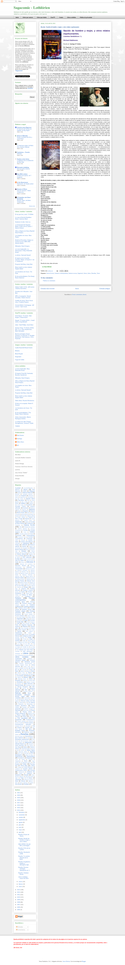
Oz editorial (32, 702)
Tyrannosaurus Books (21, 770)
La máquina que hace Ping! (25, 649)
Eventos (30, 591)
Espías (23, 591)
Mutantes (19, 683)
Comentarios (21, 929)
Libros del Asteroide (19, 655)
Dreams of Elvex (22, 189)
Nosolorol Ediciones (28, 691)
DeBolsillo (24, 544)
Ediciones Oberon (24, 573)
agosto (21, 822)
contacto (30, 88)
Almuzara (17, 494)
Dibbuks (31, 546)
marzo (21, 881)
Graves (33, 618)
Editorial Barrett (29, 576)
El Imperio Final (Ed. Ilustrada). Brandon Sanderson (24, 374)
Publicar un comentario (49, 280)
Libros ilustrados (29, 655)
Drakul (16, 555)
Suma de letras (29, 754)
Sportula (32, 751)
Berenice (24, 509)
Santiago (19, 438)
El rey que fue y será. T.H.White (24, 214)
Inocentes (26, 634)
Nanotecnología (19, 685)
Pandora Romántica (21, 705)
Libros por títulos (42, 17)
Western (23, 781)
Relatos (16, 734)
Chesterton (17, 525)
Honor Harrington (25, 628)
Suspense (29, 758)
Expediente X (19, 593)
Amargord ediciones (27, 494)
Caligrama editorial (31, 515)
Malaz (16, 671)
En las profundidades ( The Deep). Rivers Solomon (23, 413)
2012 (18, 892)
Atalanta (31, 503)
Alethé (25, 491)
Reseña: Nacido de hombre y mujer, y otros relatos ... (24, 840)
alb (18, 445)
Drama (22, 555)
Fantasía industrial (20, 604)
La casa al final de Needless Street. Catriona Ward (23, 218)
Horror (85, 273)
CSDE (16, 540)
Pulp (33, 726)
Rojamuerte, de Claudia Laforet (25, 184)
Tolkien (33, 765)
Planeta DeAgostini (20, 713)
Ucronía (32, 770)
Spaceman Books (22, 751)
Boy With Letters (22, 174)
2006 (18, 907)
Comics (61, 17)
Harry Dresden (25, 623)
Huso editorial (29, 631)
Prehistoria (30, 721)
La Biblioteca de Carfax (22, 642)
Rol (26, 737)
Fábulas (17, 594)
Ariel (28, 500)
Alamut (25, 489)
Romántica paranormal (22, 739)
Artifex (31, 501)
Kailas (24, 640)
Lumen (31, 669)
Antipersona (22, 497)
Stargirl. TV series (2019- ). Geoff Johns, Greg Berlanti (24, 321)
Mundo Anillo (32, 680)
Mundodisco (20, 682)
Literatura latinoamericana (25, 663)
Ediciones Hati (25, 571)
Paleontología (30, 704)
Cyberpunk (26, 543)
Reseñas (93, 273)
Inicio (17, 17)
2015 (18, 807)
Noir (26, 690)
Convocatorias (31, 535)
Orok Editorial (20, 702)
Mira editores (18, 677)
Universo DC (31, 772)
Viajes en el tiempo (26, 778)
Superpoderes (31, 756)
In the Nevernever (22, 182)
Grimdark (32, 620)
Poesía (31, 715)
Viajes (16, 778)
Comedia (25, 530)
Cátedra (27, 521)
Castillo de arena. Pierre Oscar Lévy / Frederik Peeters (24, 301)
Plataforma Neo (31, 713)
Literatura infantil (20, 660)
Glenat (27, 618)
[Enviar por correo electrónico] (60, 271)
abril (20, 832)
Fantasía (18, 598)
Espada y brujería (28, 590)
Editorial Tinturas (23, 582)
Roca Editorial (19, 737)
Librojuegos (17, 653)
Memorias (32, 674)
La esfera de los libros (24, 643)
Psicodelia (28, 726)
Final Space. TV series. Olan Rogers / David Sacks (23, 316)
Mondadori (18, 680)
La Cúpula (32, 642)
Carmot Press (28, 520)
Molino (31, 679)
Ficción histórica (19, 615)
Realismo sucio (28, 732)
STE (32, 753)
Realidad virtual (20, 730)
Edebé (16, 562)
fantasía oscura (73, 273)
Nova (29, 693)
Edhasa (22, 562)
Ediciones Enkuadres (22, 570)
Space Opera (31, 750)
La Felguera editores (28, 645)
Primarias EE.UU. (19, 726)
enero (20, 886)
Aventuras (25, 508)
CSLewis (23, 540)
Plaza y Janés (21, 715)
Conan (31, 534)
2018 (18, 800)
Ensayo (26, 587)
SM (17, 750)
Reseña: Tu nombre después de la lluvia (24, 857)
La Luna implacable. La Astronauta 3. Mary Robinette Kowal (23, 250)
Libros (89, 273)
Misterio (26, 677)
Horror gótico (32, 629)
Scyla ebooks (30, 745)
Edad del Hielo (29, 560)
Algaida (19, 492)
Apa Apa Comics (19, 498)
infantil (29, 632)
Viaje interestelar (29, 776)
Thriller (24, 764)
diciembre (22, 812)
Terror (98, 273)
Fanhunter (17, 596)
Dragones (31, 554)
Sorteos (22, 750)
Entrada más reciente (48, 288)
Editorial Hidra (30, 579)
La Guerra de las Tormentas (28, 648)
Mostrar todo (32, 206)
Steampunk (18, 755)
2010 (18, 897)
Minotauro (29, 675)
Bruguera (17, 515)
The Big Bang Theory (26, 762)
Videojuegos (18, 779)
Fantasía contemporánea (61, 273)
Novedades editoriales (22, 694)
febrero (21, 884)
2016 (18, 805)
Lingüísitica (29, 658)
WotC (16, 782)
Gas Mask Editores (21, 617)
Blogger (84, 961)
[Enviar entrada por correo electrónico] (57, 271)
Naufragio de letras (30, 685)
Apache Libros (30, 498)
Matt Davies (20, 435)
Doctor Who (32, 552)
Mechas (17, 674)
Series (25, 747)
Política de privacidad (86, 17)
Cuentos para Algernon (24, 127)
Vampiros (17, 775)
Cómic (25, 532)
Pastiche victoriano (28, 708)
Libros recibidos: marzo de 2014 (23, 877)
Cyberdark (17, 543)
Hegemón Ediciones (27, 625)
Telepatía (30, 759)
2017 (18, 802)
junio (20, 827)
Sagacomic (19, 70)
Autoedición (29, 505)
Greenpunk (19, 620)
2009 (18, 899)
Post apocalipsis (22, 718)
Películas (17, 710)
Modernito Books (22, 678)
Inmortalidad (18, 634)
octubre (21, 817)
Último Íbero (20, 442)
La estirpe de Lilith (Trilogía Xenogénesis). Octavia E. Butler (24, 422)
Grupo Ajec (20, 622)
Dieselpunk (25, 548)
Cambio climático (21, 517)
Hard (18, 623)
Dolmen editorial (21, 554)
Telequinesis (18, 761)
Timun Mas (23, 765)
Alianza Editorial (27, 492)
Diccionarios (18, 548)
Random (27, 727)
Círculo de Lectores (29, 527)
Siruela (33, 748)
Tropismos (17, 768)
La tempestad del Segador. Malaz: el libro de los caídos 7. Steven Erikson (24, 226)
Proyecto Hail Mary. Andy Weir (24, 264)
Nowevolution (27, 697)
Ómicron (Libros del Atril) (28, 701)
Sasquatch (30, 743)
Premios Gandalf (19, 722)
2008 (18, 902)
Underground (21, 771)
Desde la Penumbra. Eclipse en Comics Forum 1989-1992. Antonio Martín (24, 241)
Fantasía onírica (22, 608)
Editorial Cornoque (31, 577)
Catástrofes (18, 522)
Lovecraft (24, 669)
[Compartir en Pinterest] (67, 271)
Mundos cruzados (31, 682)
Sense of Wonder (22, 135)
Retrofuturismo (29, 736)
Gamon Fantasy (31, 615)
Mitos (33, 677)
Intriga (29, 637)
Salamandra (28, 742)
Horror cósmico (22, 629)
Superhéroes (19, 756)
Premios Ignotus (28, 722)
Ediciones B (31, 562)
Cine (20, 527)
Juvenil (17, 640)
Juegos (31, 639)
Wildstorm (30, 781)
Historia (25, 626)
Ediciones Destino (20, 565)
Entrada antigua (105, 288)
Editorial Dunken (20, 579)
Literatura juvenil (29, 661)
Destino (24, 546)
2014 (18, 810)
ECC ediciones (27, 557)
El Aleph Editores (24, 584)
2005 (18, 909)
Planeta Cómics (27, 712)
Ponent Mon (32, 716)
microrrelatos (20, 675)
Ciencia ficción (50, 273)
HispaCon (17, 626)
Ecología (17, 558)
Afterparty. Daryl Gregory (22, 246)
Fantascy (27, 596)
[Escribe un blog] (62, 271)
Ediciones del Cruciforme (26, 564)
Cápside (27, 518)
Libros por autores (28, 17)
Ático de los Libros (19, 504)
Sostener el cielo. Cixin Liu (22, 222)
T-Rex (16, 759)
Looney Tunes (26, 666)
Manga (27, 671)
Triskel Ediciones (28, 767)
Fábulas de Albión (27, 595)
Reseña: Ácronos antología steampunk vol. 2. (24, 869)
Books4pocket (25, 514)
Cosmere (30, 537)
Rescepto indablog (23, 167)
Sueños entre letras (23, 159)
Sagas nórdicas (18, 742)
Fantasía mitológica (29, 606)
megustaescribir (24, 674)
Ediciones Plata (18, 576)
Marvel (30, 672)
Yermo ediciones (23, 782)
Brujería (23, 515)
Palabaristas (21, 704)
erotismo (23, 588)
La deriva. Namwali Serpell (23, 255)
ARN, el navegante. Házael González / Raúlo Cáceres (23, 296)
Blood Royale (19, 353)
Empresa (19, 587)
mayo (20, 829)
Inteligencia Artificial (27, 636)
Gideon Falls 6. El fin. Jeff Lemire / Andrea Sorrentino (24, 287)
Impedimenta (18, 632)
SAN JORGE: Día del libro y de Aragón (24, 844)
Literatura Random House (21, 664)
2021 (18, 792)
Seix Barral (18, 747)
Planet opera (26, 710)
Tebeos (23, 759)
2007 (18, 904)
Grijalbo (26, 620)
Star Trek (20, 753)
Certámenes (30, 523)
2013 (18, 889)
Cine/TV (53, 17)
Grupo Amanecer (31, 621)
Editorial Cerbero (19, 577)
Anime (16, 497)
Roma (31, 737)
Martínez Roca (21, 672)
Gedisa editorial (31, 617)
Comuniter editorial (23, 533)
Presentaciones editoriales (23, 724)
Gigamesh (80, 273)
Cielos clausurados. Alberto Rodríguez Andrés (23, 417)
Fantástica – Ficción (23, 152)
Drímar (27, 555)
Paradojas (24, 707)
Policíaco (17, 716)
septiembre (22, 819)
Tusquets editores (28, 768)
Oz (26, 702)
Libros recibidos (71, 17)
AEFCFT (17, 489)
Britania (17, 350)
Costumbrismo (19, 538)
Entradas (20, 927)
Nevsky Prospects (22, 686)
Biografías (25, 511)
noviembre (22, 815)
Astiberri (23, 503)
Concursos (18, 535)
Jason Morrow (66, 961)
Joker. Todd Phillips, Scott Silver (24, 325)
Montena (25, 680)
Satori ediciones (19, 745)
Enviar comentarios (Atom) (79, 294)
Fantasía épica (20, 601)
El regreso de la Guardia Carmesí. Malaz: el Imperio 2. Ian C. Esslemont (24, 259)
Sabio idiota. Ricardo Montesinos (24, 400)
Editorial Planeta (19, 581)
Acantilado (18, 488)
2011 (18, 894)
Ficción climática (29, 614)
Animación (31, 495)
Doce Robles (24, 552)
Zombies (26, 784)
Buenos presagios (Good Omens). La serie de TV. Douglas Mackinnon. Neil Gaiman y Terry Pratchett (24, 336)
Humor (19, 631)
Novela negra (20, 696)
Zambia (31, 782)
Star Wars (26, 753)
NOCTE (24, 688)
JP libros (25, 639)
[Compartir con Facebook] (66, 271)
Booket (28, 512)
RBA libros (28, 729)
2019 (18, 797)
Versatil (26, 775)
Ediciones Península (27, 574)
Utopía (20, 773)
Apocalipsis (21, 500)
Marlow (33, 671)
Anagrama (23, 495)
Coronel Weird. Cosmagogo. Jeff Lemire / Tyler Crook (24, 305)
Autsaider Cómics (20, 506)
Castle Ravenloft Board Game (23, 347)
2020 (18, 795)
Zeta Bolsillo (18, 784)
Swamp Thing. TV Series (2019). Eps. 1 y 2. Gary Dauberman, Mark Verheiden (24, 329)
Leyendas (17, 651)
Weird (16, 781)
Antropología (30, 497)
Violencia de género (28, 779)
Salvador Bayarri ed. (20, 744)
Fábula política (29, 593)
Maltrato (22, 671)
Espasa (16, 591)
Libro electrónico (27, 651)
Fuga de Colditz (19, 359)
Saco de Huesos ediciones (27, 740)
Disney (27, 549)
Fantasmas (29, 612)
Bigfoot (19, 511)
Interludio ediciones (19, 637)
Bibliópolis (32, 509)
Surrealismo (21, 758)
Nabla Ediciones (28, 683)
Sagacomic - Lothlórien (32, 7)
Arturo (16, 503)
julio (20, 825)
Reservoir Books (19, 736)
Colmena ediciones (22, 528)
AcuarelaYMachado (28, 488)
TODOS (17, 426)
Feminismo (18, 614)
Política (25, 716)
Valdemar (29, 773)
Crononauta (29, 538)
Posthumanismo (30, 719)
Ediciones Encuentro (30, 568)
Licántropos (18, 658)
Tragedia (20, 767)
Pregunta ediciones (21, 721)
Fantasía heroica (27, 603)
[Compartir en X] (64, 271)
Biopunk (33, 511)
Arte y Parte (25, 501)
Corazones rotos (22, 537)
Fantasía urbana (20, 611)
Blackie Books (21, 512)
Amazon (17, 495)
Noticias (18, 693)
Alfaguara (32, 491)
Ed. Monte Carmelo (26, 558)
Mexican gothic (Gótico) (23, 169)
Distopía (23, 551)
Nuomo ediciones (25, 699)
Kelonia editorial (31, 640)
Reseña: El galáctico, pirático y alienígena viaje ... (24, 863)
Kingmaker (18, 356)
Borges (31, 514)
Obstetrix (19, 153)
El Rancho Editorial (30, 585)
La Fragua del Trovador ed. (21, 646)
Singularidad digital (26, 748)
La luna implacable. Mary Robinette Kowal (22, 369)
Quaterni (19, 727)
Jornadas (17, 639)
